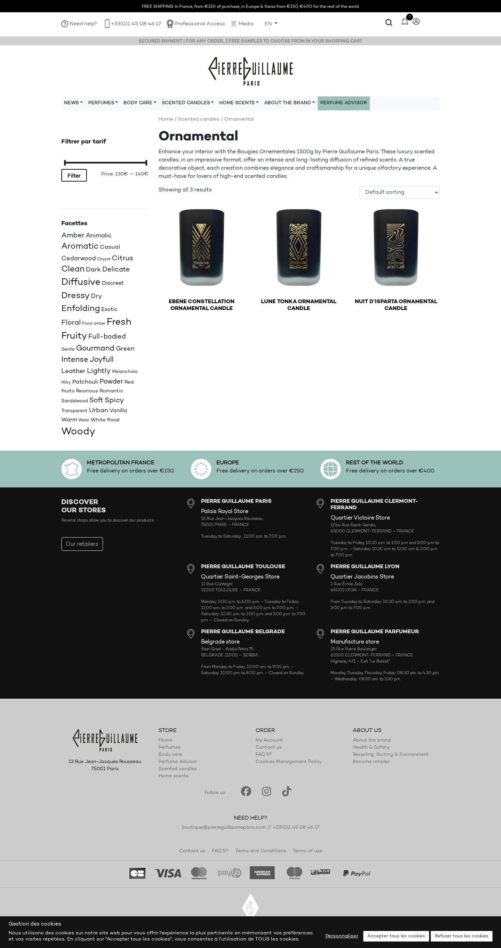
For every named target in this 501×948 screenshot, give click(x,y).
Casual (110, 247)
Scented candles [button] (186, 103)
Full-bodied (107, 336)
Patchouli (85, 382)
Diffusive (81, 282)
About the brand (372, 740)
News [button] (71, 103)
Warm (69, 420)
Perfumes (169, 747)
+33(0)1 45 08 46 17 (136, 24)
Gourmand (95, 348)
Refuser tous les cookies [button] (461, 936)
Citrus (122, 258)
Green (125, 349)
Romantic (111, 391)
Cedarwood (78, 258)
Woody (78, 432)
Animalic (98, 236)
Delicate (116, 269)
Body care (170, 754)
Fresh (119, 322)
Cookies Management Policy (289, 762)
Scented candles (198, 119)
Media (246, 24)
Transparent (74, 411)
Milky (66, 383)
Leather (73, 371)
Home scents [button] (237, 103)
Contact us (269, 747)
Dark (93, 270)
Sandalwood (74, 401)
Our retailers (82, 544)
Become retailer (371, 762)
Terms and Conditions (260, 851)
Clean (73, 269)
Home (165, 119)
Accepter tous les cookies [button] (396, 936)
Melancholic (125, 372)
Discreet (113, 283)
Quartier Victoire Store (360, 518)
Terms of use (307, 851)
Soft (96, 400)
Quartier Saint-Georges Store (240, 577)
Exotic (109, 309)
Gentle (68, 349)
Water (83, 420)
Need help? (83, 24)
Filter (74, 176)
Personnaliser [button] (341, 936)
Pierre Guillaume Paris (250, 71)
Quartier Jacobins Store (362, 577)
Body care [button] (137, 103)
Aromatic (79, 247)
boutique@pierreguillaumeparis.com (224, 827)
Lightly (99, 371)
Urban (98, 410)
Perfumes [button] (101, 103)
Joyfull (101, 360)
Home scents (173, 776)
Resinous (87, 391)
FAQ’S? (264, 754)
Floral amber (93, 324)
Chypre (103, 259)
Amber (73, 235)
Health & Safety (371, 747)
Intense (74, 359)
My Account (269, 740)
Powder (111, 381)
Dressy (75, 296)
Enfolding (80, 309)
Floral (71, 323)
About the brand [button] (287, 103)
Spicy (114, 400)
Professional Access (200, 24)
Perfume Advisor (343, 103)
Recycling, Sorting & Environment (391, 754)
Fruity (74, 336)
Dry (96, 296)
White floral (105, 420)
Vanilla (118, 411)
